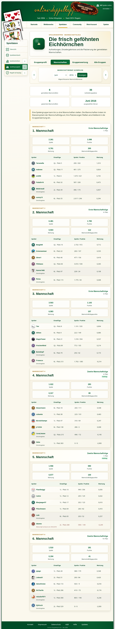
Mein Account (92, 24)
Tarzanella (40, 163)
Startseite (34, 24)
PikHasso (39, 264)
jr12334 (39, 427)
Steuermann (40, 408)
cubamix (39, 414)
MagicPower (41, 339)
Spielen (106, 24)
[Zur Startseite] (59, 10)
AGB (67, 624)
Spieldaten (63, 24)
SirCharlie (39, 590)
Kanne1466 (40, 270)
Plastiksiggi (40, 489)
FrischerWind (41, 345)
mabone (39, 169)
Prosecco (39, 360)
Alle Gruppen (100, 62)
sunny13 (39, 197)
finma (38, 279)
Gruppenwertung (80, 62)
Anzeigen (82, 75)
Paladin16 (40, 182)
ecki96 (38, 176)
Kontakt (30, 624)
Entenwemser (41, 251)
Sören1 (38, 257)
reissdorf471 (41, 597)
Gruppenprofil (40, 62)
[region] (70, 179)
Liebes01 (39, 577)
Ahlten (38, 333)
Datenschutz (56, 624)
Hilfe (75, 624)
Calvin (38, 496)
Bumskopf (40, 352)
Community (77, 24)
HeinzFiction (40, 584)
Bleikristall (40, 189)
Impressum (42, 624)
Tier (37, 326)
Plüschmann (41, 509)
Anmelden (107, 9)
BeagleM (39, 245)
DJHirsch (39, 605)
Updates (85, 624)
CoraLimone (40, 433)
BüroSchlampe (41, 421)
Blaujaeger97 (41, 502)
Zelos (38, 442)
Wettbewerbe (48, 24)
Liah (37, 515)
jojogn (38, 571)
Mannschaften (60, 62)
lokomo (39, 524)
